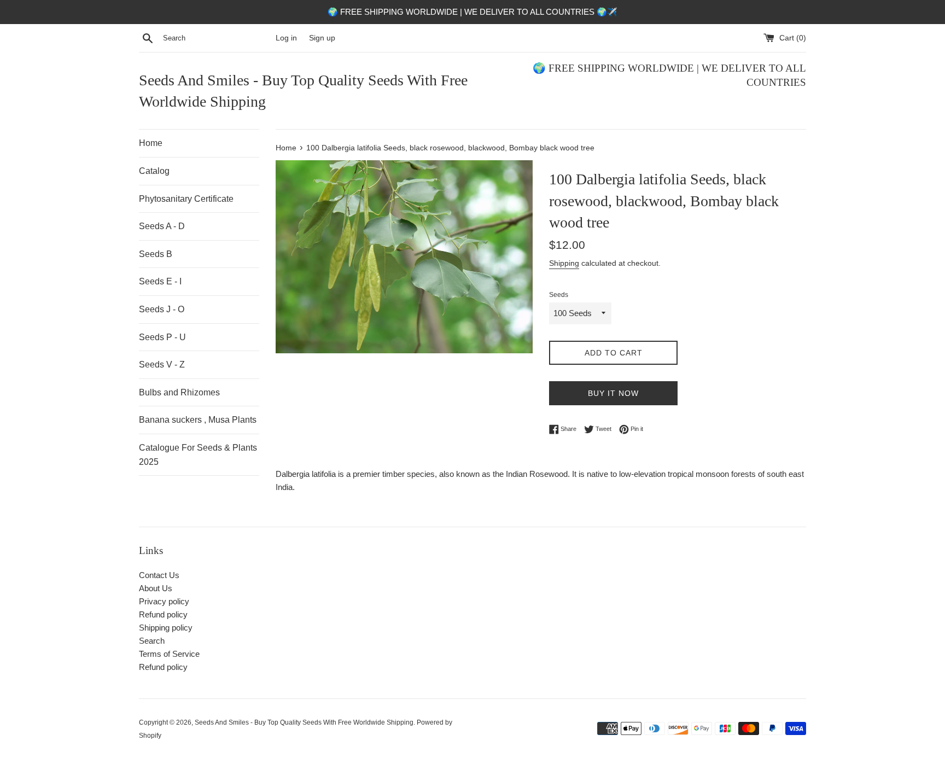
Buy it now (613, 393)
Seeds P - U (162, 337)
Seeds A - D (162, 226)
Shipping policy (165, 627)
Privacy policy (164, 601)
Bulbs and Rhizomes (179, 392)
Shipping (564, 263)
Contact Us (159, 575)
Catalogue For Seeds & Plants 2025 (198, 455)
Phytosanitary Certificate (186, 198)
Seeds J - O (161, 309)
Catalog (154, 171)
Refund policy (163, 614)
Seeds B (155, 254)
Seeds (558, 295)
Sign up (322, 38)
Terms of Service (169, 653)
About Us (155, 588)
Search (152, 640)
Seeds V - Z (162, 364)
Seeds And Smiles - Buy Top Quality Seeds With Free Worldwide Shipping (303, 91)
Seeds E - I (160, 281)
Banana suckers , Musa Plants (197, 419)
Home (150, 143)
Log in (286, 38)
